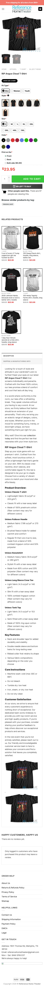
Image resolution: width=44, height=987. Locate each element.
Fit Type (5, 85)
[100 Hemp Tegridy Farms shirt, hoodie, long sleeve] (32, 280)
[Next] (39, 34)
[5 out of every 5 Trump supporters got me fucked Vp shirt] (11, 237)
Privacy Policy (8, 892)
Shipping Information (11, 919)
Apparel (13, 69)
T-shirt (23, 69)
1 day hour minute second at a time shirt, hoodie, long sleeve (10, 340)
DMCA (4, 928)
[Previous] (5, 34)
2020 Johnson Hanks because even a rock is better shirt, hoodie (11, 298)
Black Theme (35, 69)
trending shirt (8, 204)
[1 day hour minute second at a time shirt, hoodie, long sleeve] (11, 322)
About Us (6, 883)
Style (5, 96)
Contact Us (7, 915)
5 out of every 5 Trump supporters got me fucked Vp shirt (10, 255)
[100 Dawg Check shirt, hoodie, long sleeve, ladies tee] (32, 237)
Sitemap (5, 901)
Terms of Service (9, 896)
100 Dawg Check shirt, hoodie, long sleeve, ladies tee (32, 255)
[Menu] (3, 9)
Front (9, 156)
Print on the (7, 152)
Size (4, 119)
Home (4, 69)
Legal (4, 933)
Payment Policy (8, 924)
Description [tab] (8, 356)
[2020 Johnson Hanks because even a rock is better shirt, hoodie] (11, 280)
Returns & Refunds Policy (13, 888)
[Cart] (40, 9)
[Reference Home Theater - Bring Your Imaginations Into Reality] (22, 9)
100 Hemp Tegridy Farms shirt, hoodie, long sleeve (32, 298)
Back (9, 159)
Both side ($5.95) (14, 163)
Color (4, 135)
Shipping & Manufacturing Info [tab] (16, 361)
